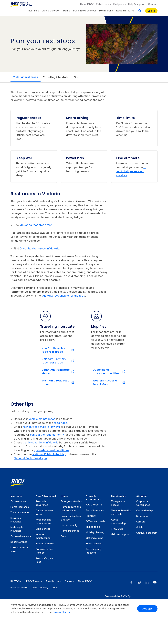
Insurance (33, 11)
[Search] (140, 10)
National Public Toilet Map (49, 454)
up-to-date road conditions (51, 450)
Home (66, 11)
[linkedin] (147, 582)
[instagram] (139, 582)
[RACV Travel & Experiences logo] (21, 4)
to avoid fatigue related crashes (131, 171)
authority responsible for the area (63, 296)
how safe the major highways (41, 427)
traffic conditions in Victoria (41, 442)
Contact (153, 4)
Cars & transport (51, 11)
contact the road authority (47, 435)
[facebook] (131, 582)
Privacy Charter (61, 612)
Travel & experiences (85, 11)
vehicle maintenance (42, 419)
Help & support (137, 4)
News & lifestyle (125, 11)
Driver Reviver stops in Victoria (39, 248)
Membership (106, 11)
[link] (21, 483)
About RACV (87, 4)
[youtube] (155, 582)
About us (141, 496)
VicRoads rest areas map (36, 225)
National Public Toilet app (30, 458)
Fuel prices (119, 4)
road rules (60, 423)
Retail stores (103, 4)
